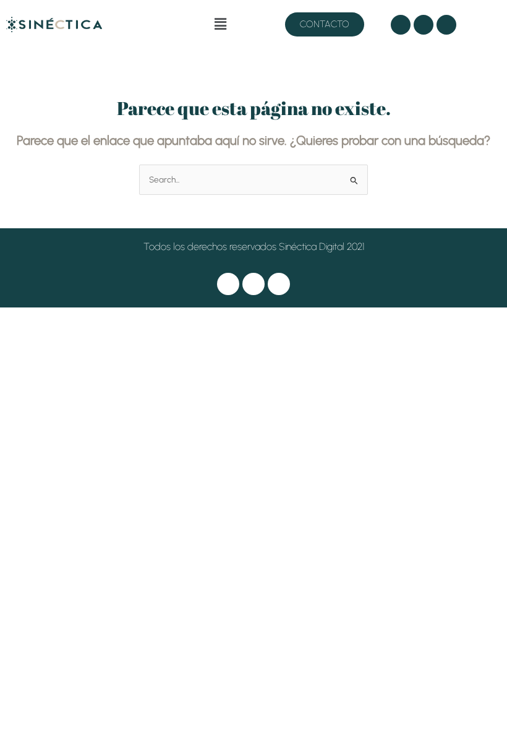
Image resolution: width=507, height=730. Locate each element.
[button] (220, 24)
